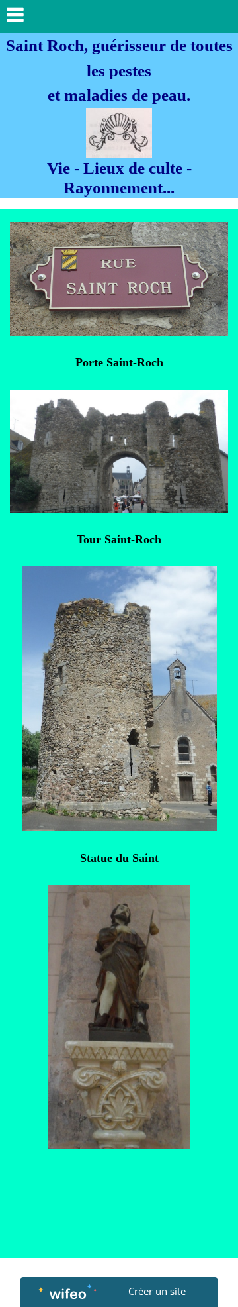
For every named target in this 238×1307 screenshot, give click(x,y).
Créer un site (157, 1291)
